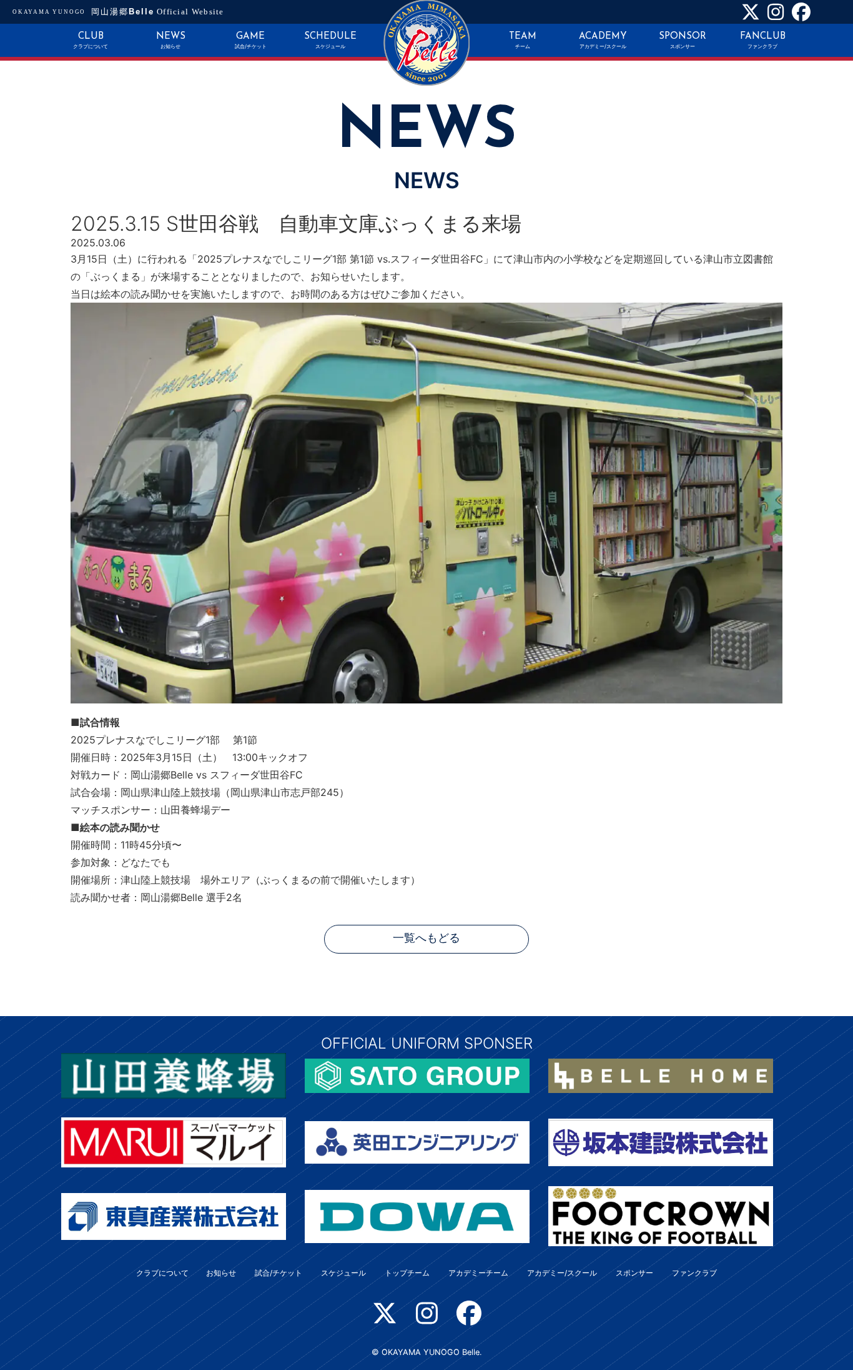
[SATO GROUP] (417, 1075)
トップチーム (407, 1272)
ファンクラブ (694, 1272)
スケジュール (343, 1272)
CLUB (90, 40)
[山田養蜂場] (173, 1075)
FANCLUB (763, 40)
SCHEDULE (330, 40)
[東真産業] (173, 1215)
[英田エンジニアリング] (417, 1142)
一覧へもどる (426, 939)
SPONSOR (682, 40)
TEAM (522, 40)
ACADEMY (603, 40)
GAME (251, 40)
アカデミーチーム (478, 1272)
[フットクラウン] (660, 1215)
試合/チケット (278, 1272)
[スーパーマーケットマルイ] (173, 1142)
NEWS (170, 40)
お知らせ (221, 1272)
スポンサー (634, 1272)
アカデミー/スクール (562, 1272)
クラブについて (162, 1272)
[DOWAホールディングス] (417, 1215)
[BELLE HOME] (660, 1075)
